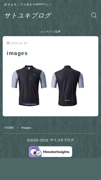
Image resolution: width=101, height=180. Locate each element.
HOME (9, 127)
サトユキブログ (27, 15)
